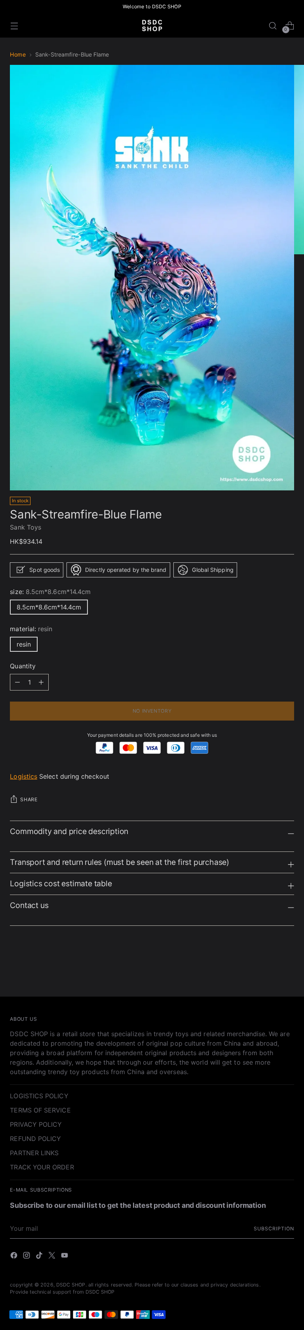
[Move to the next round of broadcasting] (287, 969)
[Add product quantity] (17, 682)
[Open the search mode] (273, 25)
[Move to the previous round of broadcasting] (269, 969)
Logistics (23, 776)
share (28, 799)
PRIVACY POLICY (36, 1124)
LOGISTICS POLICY (39, 1096)
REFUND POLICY (35, 1139)
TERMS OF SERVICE (40, 1110)
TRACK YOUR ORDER (42, 1167)
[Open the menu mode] (14, 25)
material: (31, 629)
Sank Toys (25, 527)
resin (24, 644)
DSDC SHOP (71, 1285)
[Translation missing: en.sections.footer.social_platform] (14, 1256)
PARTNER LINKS (34, 1153)
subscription (274, 1229)
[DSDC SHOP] (152, 25)
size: (50, 592)
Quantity (23, 666)
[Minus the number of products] (41, 682)
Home (17, 54)
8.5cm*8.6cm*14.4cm (49, 607)
